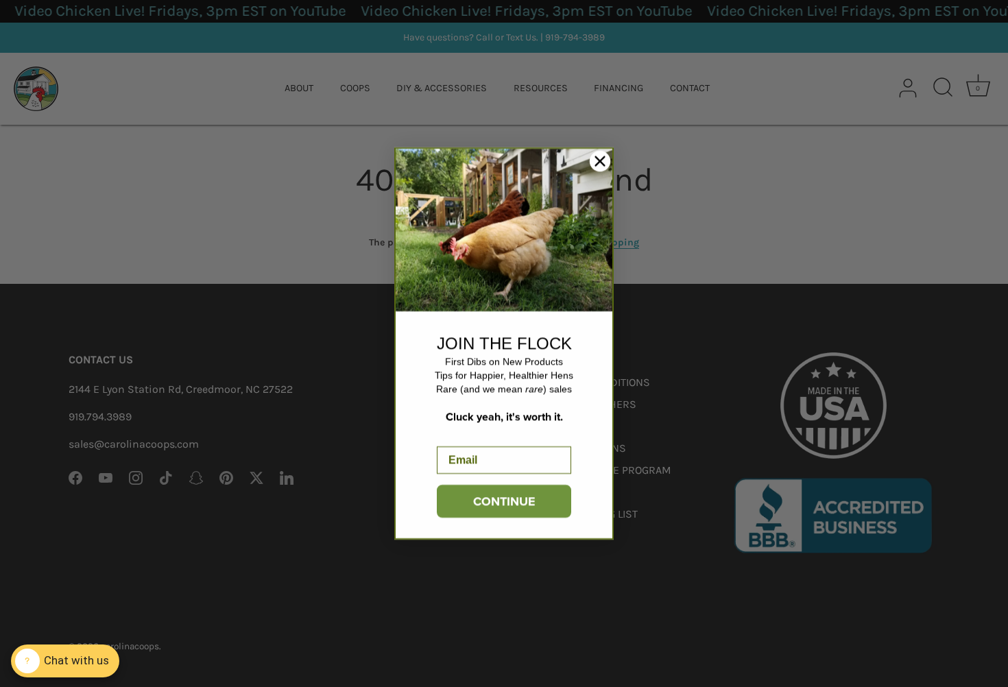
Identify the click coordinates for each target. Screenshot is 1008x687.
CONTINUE (504, 501)
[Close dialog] (600, 161)
